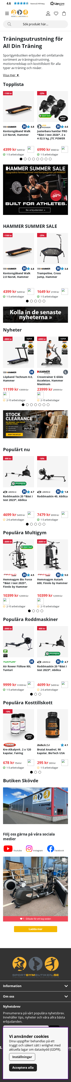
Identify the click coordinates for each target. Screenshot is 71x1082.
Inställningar (22, 1057)
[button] (35, 3)
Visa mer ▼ (11, 75)
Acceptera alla (23, 1067)
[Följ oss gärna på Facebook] (50, 848)
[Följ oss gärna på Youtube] (8, 848)
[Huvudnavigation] (7, 13)
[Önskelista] (56, 13)
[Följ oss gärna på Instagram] (29, 848)
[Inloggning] (48, 13)
